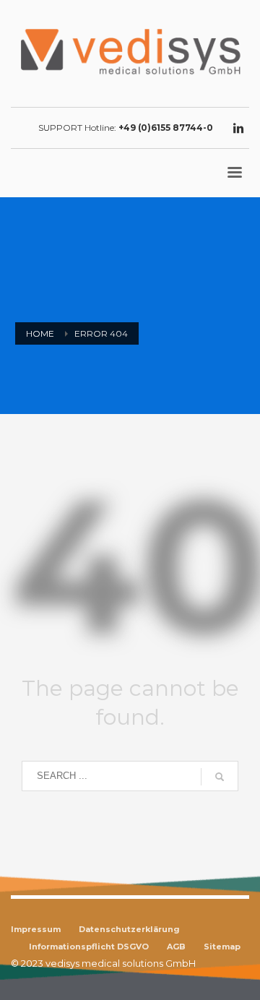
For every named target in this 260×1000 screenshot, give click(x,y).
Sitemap (222, 946)
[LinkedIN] (238, 128)
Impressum (36, 929)
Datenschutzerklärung (129, 929)
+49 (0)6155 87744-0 (165, 127)
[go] (219, 777)
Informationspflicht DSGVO (89, 946)
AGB (176, 946)
